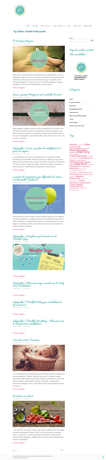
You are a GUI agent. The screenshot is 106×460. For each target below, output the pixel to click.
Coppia (76, 154)
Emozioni (72, 160)
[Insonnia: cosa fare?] (39, 414)
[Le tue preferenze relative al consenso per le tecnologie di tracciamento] (103, 457)
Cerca (71, 38)
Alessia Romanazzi (17, 43)
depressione (90, 156)
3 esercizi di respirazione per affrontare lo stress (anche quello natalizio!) (37, 178)
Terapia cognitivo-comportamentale (76, 185)
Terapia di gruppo (74, 188)
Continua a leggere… (19, 88)
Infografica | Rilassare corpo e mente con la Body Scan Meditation (38, 284)
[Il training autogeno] (39, 59)
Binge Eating (83, 152)
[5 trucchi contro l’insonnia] (39, 358)
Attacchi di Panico (74, 102)
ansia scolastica (75, 148)
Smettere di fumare (73, 180)
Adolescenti (80, 144)
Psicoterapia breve (75, 174)
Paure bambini (73, 170)
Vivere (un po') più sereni (76, 126)
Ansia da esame (74, 146)
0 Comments (27, 43)
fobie (71, 164)
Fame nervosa (76, 162)
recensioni (72, 176)
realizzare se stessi (88, 174)
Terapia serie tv (83, 188)
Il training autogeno (23, 41)
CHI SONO (35, 26)
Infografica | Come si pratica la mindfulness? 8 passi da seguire (37, 149)
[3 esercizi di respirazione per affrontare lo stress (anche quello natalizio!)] (39, 199)
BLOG (69, 26)
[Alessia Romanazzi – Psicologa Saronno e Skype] (20, 17)
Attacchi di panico (78, 150)
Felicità (87, 162)
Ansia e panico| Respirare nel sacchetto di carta (37, 94)
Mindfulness (74, 168)
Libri (80, 166)
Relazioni (79, 176)
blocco (71, 154)
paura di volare (83, 168)
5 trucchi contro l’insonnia (26, 340)
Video (77, 190)
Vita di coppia (73, 122)
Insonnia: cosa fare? (23, 396)
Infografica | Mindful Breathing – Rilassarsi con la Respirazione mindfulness (38, 322)
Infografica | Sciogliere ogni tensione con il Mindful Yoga (34, 237)
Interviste (73, 166)
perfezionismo (73, 172)
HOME (28, 26)
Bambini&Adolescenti (75, 109)
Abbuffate (73, 144)
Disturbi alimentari (73, 158)
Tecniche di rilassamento (80, 183)
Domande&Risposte (85, 158)
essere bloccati (81, 160)
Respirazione (74, 178)
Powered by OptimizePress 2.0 (20, 458)
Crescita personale (78, 156)
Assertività (86, 148)
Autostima (72, 106)
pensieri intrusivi (81, 170)
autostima (72, 152)
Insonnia (90, 164)
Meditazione (86, 166)
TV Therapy (72, 190)
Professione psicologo (85, 172)
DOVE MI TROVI (87, 26)
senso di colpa (84, 178)
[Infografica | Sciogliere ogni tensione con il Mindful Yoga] (39, 257)
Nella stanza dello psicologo (77, 116)
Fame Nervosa (73, 112)
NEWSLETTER (77, 26)
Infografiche (80, 164)
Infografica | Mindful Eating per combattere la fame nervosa (37, 303)
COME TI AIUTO (44, 26)
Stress (71, 119)
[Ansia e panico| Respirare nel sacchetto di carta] (39, 112)
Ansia (71, 99)
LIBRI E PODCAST (58, 26)
